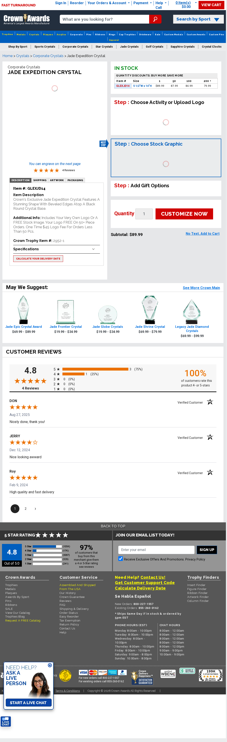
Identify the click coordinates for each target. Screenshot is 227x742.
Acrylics (61, 34)
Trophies (7, 34)
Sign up (207, 550)
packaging (75, 180)
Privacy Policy (195, 559)
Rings (112, 34)
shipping (39, 180)
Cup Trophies (127, 34)
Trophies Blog (15, 616)
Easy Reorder (69, 616)
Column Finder (198, 601)
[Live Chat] (5, 722)
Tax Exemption (70, 620)
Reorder (77, 3)
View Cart (211, 5)
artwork (57, 180)
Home (7, 56)
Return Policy (69, 624)
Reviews (65, 601)
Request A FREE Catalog (22, 620)
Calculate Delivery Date (140, 588)
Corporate (76, 34)
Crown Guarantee (72, 597)
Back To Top (113, 526)
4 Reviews (36, 388)
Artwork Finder (198, 597)
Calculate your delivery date (38, 258)
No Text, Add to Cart (202, 234)
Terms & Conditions (67, 690)
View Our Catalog (17, 612)
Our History (68, 593)
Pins (89, 34)
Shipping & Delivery (74, 608)
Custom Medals (173, 34)
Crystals (34, 34)
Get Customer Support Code (145, 582)
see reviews (86, 566)
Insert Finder (196, 585)
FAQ (62, 605)
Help (159, 3)
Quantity (124, 213)
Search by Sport (193, 19)
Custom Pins (216, 34)
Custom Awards (196, 34)
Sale (158, 34)
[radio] (113, 368)
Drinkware (145, 34)
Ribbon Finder (197, 593)
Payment (141, 3)
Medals (21, 34)
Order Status (69, 612)
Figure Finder (197, 589)
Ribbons (100, 34)
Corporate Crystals (48, 56)
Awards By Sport (17, 597)
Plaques (48, 34)
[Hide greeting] (50, 665)
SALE (9, 608)
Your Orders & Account (107, 3)
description (20, 180)
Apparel (114, 40)
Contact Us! (153, 577)
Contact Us (67, 628)
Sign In (60, 3)
